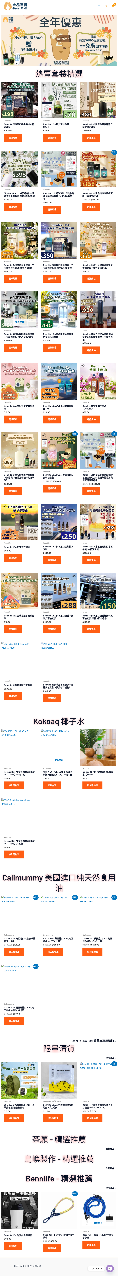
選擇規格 (13, 137)
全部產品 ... (111, 1057)
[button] (106, 6)
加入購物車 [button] (14, 785)
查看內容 (52, 785)
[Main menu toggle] (99, 6)
